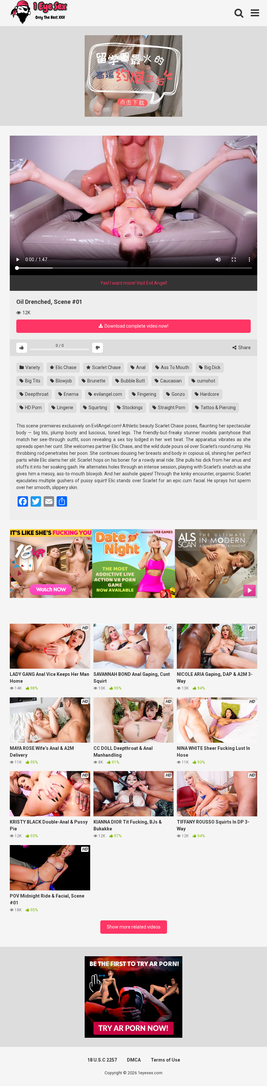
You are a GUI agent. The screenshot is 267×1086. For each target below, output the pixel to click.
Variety (32, 367)
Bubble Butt (132, 380)
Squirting (97, 407)
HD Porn (33, 407)
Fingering (146, 394)
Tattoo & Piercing (218, 407)
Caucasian (170, 380)
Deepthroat (36, 394)
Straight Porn (171, 407)
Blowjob (63, 380)
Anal (140, 367)
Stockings (132, 407)
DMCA (134, 1060)
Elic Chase (66, 367)
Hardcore (209, 394)
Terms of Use (165, 1060)
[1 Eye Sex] (39, 13)
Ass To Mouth (174, 367)
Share (244, 347)
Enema (70, 394)
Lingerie (64, 407)
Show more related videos (134, 927)
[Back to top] (245, 1066)
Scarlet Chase (106, 367)
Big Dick (212, 367)
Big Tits (32, 380)
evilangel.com (107, 394)
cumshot (205, 380)
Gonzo (178, 394)
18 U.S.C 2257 (102, 1060)
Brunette (95, 380)
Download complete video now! (136, 326)
